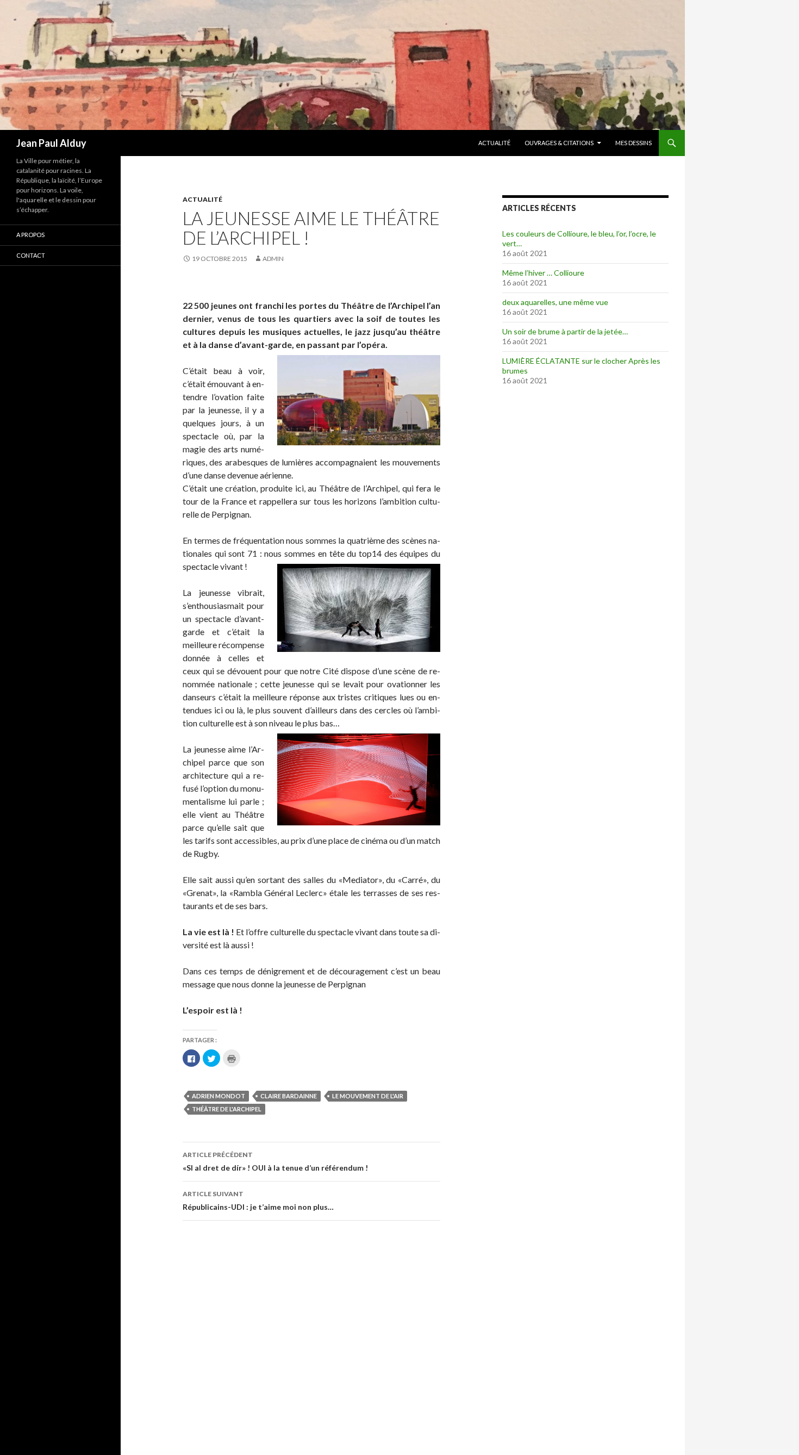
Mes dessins (633, 142)
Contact (30, 255)
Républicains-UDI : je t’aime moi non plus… (258, 1200)
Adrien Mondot (218, 1095)
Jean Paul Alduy (51, 143)
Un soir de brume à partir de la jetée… (565, 331)
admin (273, 258)
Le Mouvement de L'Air (367, 1095)
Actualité (494, 142)
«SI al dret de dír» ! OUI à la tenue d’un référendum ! (275, 1161)
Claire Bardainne (288, 1095)
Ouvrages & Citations (559, 142)
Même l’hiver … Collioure (543, 272)
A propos (30, 234)
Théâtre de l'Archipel (226, 1108)
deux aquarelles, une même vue (555, 302)
